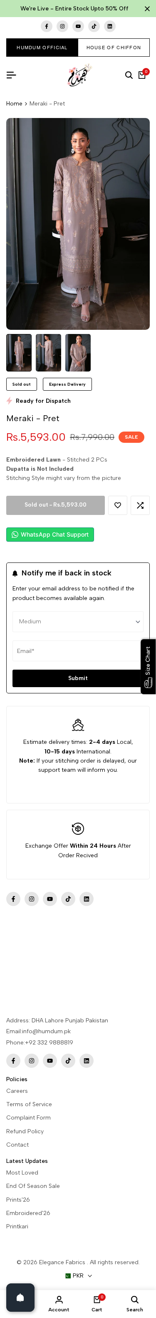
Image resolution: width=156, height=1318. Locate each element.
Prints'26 (18, 1199)
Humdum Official (42, 47)
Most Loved (22, 1172)
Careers (17, 1091)
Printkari (17, 1226)
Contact (17, 1144)
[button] (117, 505)
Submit (78, 678)
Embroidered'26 (28, 1213)
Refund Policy (25, 1131)
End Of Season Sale (33, 1186)
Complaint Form (28, 1117)
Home (14, 103)
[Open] (20, 1297)
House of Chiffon (114, 47)
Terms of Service (29, 1104)
